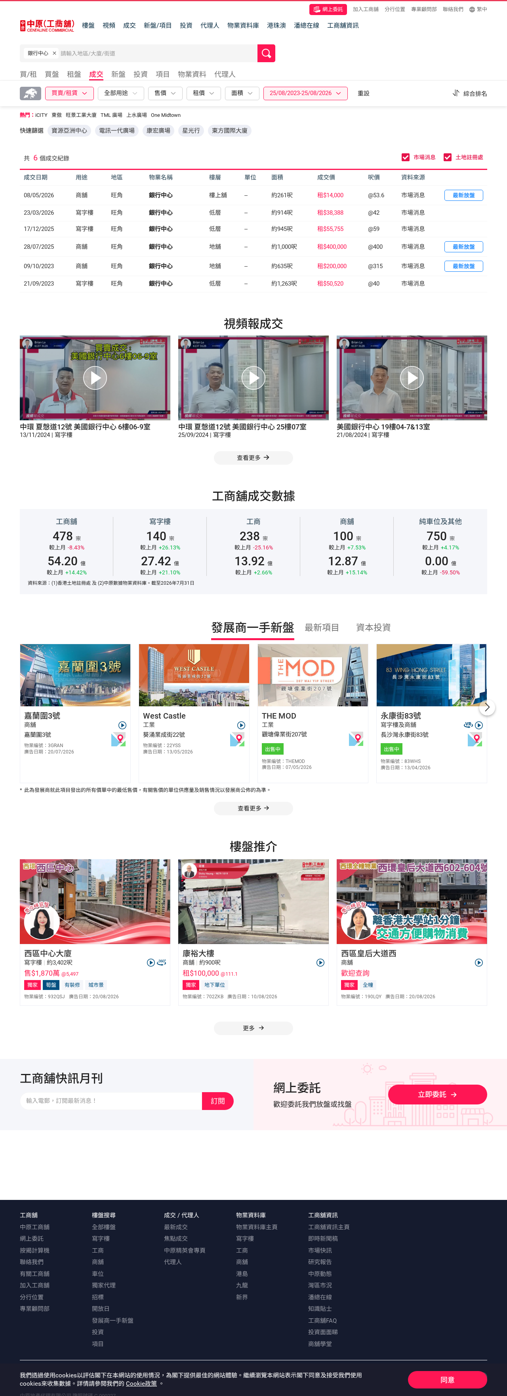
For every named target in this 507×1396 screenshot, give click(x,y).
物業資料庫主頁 (257, 1227)
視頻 (109, 25)
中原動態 (320, 1274)
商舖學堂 (320, 1344)
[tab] (30, 75)
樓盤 (88, 25)
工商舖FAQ (322, 1320)
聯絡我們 (453, 9)
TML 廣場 (111, 115)
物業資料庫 (243, 25)
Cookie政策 (141, 1383)
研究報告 (320, 1262)
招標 (98, 1297)
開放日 (101, 1308)
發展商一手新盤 (112, 1320)
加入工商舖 (366, 9)
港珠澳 (276, 25)
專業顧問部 (424, 9)
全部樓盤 (104, 1227)
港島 (242, 1274)
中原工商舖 (35, 1227)
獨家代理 (104, 1285)
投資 (186, 25)
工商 (98, 1250)
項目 (98, 1344)
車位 (98, 1274)
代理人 (209, 25)
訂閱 (218, 1101)
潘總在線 (306, 25)
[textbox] (159, 53)
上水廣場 (136, 115)
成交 (129, 25)
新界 (242, 1297)
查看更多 (249, 808)
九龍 (242, 1285)
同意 (447, 1380)
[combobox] (159, 55)
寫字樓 (101, 1238)
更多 (249, 1028)
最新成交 (176, 1227)
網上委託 (332, 9)
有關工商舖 (35, 1274)
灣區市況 (320, 1285)
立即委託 (432, 1094)
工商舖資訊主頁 (329, 1227)
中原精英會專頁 (185, 1250)
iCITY (41, 115)
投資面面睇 (323, 1332)
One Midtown (166, 115)
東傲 (56, 115)
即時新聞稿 (323, 1238)
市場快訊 (320, 1250)
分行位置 (395, 9)
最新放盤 (464, 195)
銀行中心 (161, 195)
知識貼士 (320, 1308)
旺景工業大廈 (81, 115)
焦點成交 (176, 1238)
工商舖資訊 (343, 25)
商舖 (98, 1262)
